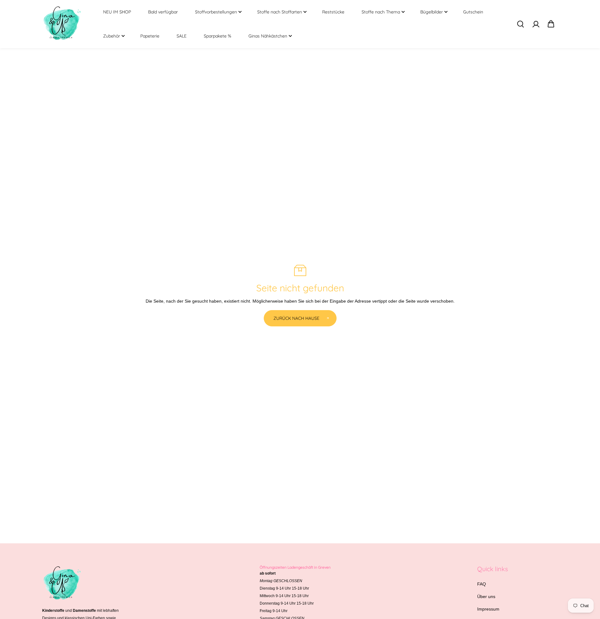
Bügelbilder (431, 12)
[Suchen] (520, 24)
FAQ (481, 583)
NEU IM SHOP (117, 12)
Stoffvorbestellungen (216, 12)
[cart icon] (551, 24)
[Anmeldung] (535, 24)
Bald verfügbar (163, 12)
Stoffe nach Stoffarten (279, 12)
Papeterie (149, 36)
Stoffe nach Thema (381, 12)
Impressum (488, 608)
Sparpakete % (217, 36)
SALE (182, 36)
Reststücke (333, 12)
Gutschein (473, 12)
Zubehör (111, 36)
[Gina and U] (62, 24)
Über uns (486, 596)
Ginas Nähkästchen (267, 36)
